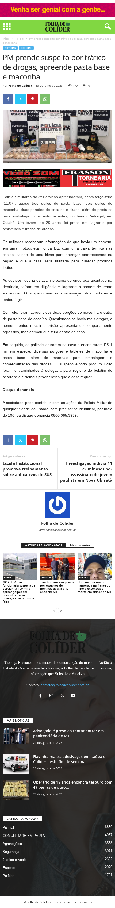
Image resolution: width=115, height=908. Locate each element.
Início (6, 38)
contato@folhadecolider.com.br (65, 685)
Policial (19, 38)
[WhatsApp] (45, 99)
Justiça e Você (14, 860)
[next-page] (60, 610)
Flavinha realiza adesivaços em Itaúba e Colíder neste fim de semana (69, 759)
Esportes (10, 868)
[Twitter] (20, 99)
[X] (63, 696)
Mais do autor (80, 545)
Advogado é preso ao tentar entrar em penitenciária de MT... (68, 733)
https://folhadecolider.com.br (57, 529)
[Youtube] (74, 696)
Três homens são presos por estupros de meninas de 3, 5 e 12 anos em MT (57, 587)
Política (8, 876)
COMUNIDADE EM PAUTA (24, 836)
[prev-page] (54, 610)
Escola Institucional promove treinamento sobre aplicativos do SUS (27, 469)
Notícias (10, 48)
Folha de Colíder (20, 85)
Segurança (11, 852)
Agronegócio (12, 844)
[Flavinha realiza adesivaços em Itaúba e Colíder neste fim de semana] (16, 764)
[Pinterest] (32, 99)
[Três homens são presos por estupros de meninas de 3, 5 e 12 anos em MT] (57, 566)
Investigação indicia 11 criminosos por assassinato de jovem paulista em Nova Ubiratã (86, 472)
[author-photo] (57, 505)
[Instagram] (52, 696)
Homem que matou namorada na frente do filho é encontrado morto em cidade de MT (94, 587)
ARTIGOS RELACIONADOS (43, 545)
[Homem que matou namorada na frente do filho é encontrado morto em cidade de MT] (95, 566)
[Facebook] (8, 99)
